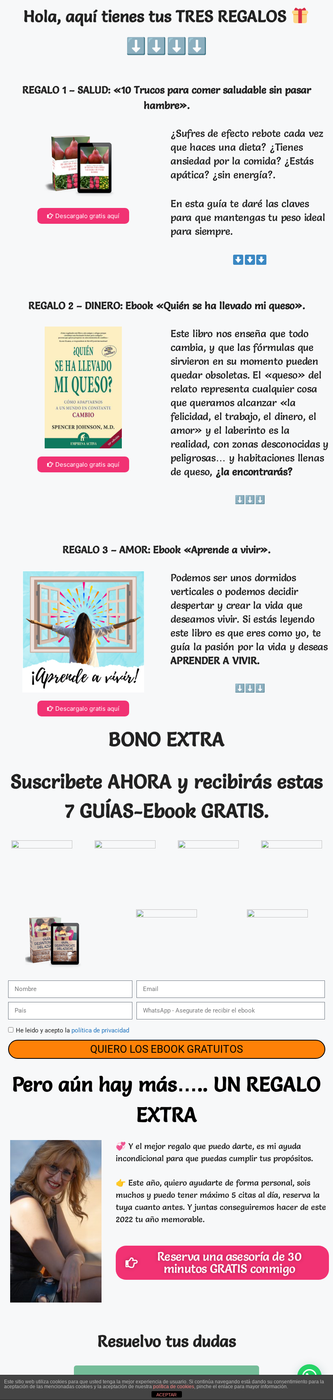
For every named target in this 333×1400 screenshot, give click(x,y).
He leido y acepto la (72, 1030)
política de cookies (173, 1386)
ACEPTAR (166, 1394)
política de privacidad (100, 1030)
